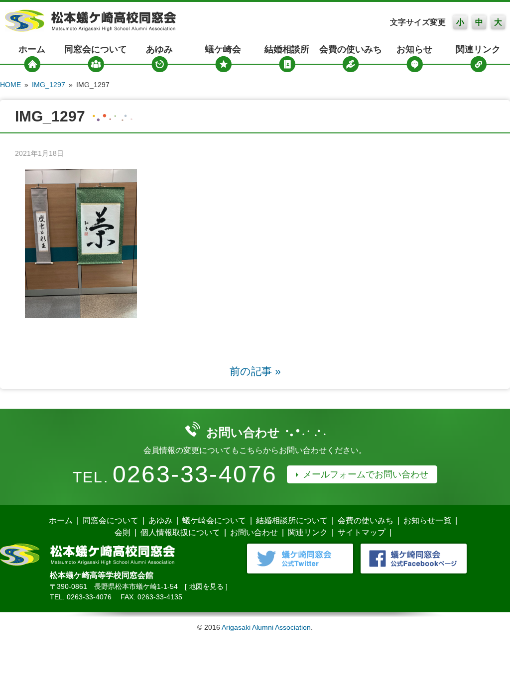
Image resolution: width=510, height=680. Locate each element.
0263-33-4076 (195, 474)
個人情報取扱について (180, 532)
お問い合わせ (254, 532)
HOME (10, 85)
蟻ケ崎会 (223, 49)
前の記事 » (255, 371)
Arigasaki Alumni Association (266, 627)
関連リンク (478, 49)
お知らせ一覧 (427, 520)
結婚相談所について (292, 520)
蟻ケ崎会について (214, 520)
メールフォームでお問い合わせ (365, 474)
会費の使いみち (350, 49)
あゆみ (159, 49)
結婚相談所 (286, 49)
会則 (122, 532)
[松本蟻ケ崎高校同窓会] (90, 29)
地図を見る (206, 586)
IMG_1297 (48, 85)
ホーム (31, 49)
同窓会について (95, 49)
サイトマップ (361, 532)
